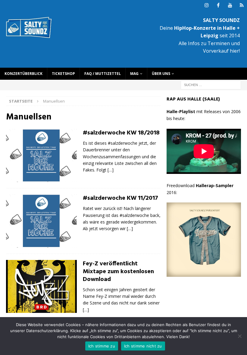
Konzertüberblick (23, 73)
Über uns (161, 73)
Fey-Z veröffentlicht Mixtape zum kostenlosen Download (118, 271)
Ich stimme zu (101, 346)
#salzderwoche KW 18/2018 (121, 133)
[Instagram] (206, 5)
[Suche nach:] (211, 84)
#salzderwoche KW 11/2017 (120, 198)
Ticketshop (63, 73)
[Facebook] (218, 5)
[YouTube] (230, 5)
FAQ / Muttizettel (102, 73)
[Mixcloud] (241, 5)
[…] (111, 170)
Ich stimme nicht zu (143, 346)
